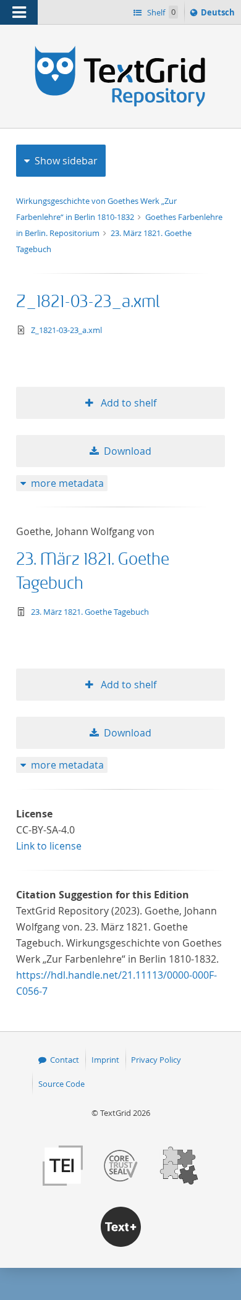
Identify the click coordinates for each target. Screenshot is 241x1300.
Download (127, 451)
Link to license (49, 846)
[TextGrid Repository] (120, 48)
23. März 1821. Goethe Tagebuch (90, 611)
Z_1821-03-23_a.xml (87, 301)
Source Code (61, 1083)
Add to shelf (127, 403)
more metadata (67, 483)
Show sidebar (66, 160)
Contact (64, 1059)
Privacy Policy (156, 1059)
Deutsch (219, 15)
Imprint (105, 1059)
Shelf (160, 12)
